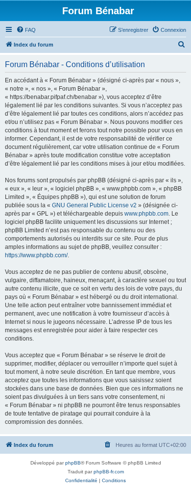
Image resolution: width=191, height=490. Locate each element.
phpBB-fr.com (109, 471)
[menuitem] (26, 30)
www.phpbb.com (146, 213)
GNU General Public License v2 (94, 205)
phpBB (73, 463)
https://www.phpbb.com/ (36, 255)
